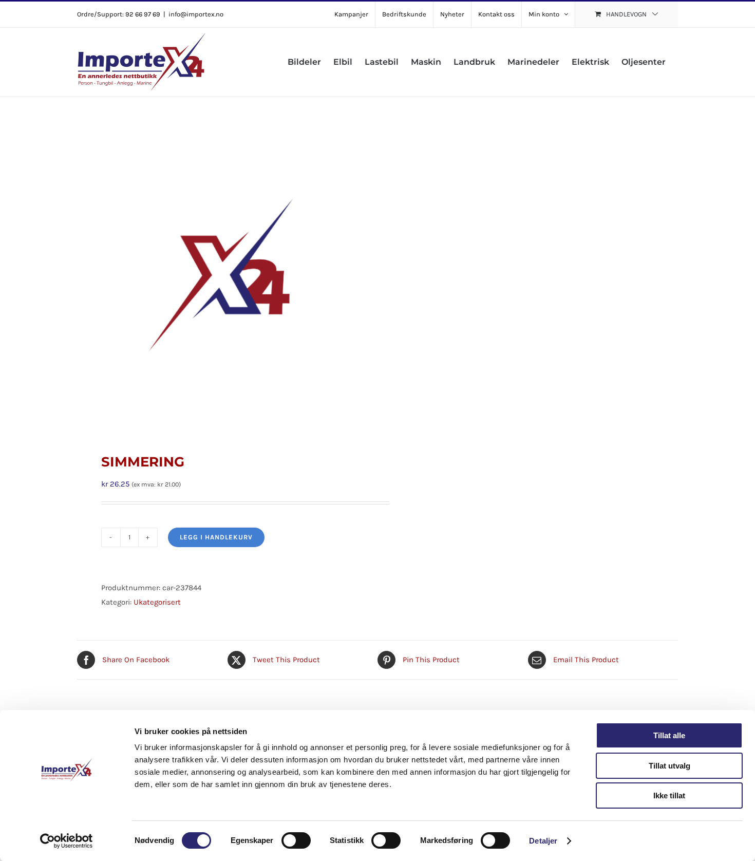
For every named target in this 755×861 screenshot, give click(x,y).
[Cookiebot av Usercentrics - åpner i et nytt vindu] (66, 841)
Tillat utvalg (669, 765)
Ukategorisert (157, 602)
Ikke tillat (669, 795)
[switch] (296, 840)
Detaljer (543, 840)
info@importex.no (195, 14)
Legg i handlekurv (216, 537)
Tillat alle (669, 735)
